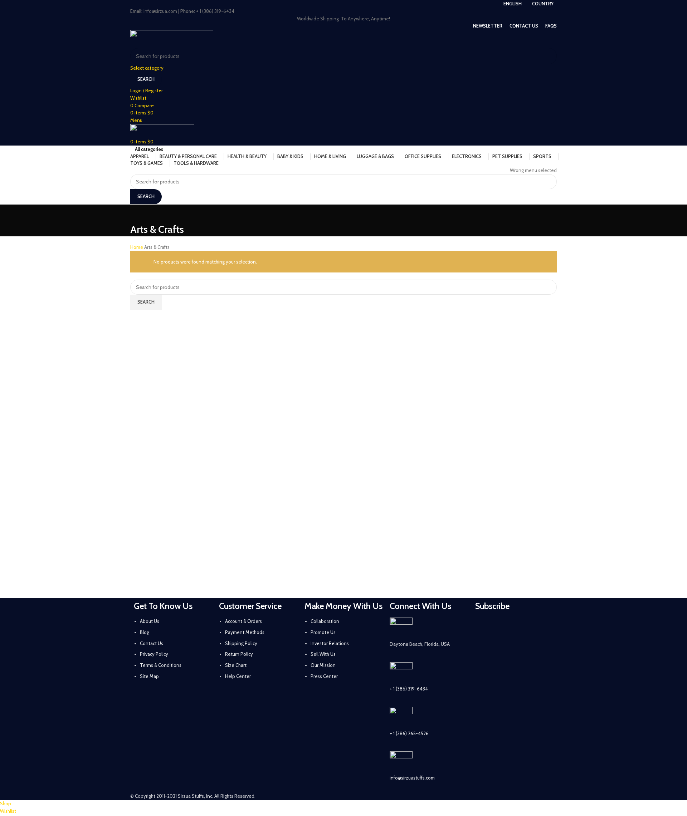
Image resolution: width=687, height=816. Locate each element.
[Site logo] (171, 38)
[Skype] (522, 646)
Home (137, 247)
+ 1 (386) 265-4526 (409, 733)
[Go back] (139, 213)
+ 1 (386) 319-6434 (409, 689)
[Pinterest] (541, 626)
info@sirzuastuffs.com (412, 778)
